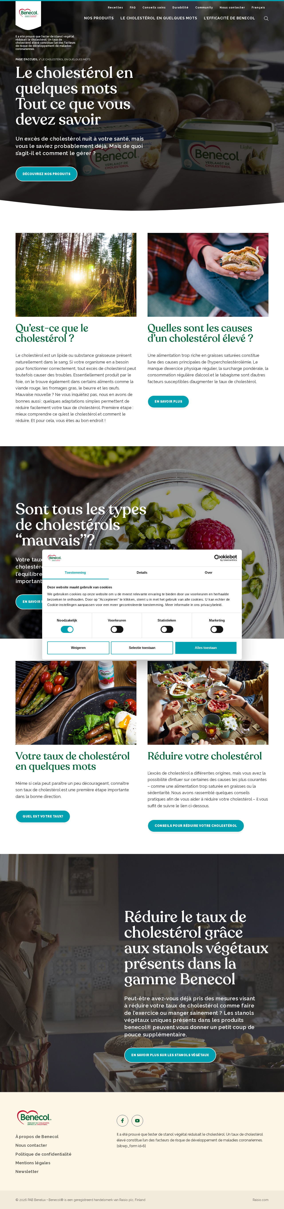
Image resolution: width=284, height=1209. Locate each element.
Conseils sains (154, 7)
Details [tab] (142, 573)
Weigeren (78, 648)
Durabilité (180, 7)
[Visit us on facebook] (122, 1120)
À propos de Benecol (37, 1136)
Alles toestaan (206, 648)
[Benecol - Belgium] (34, 1117)
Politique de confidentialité (43, 1154)
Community (204, 7)
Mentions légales (33, 1163)
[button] (266, 18)
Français (258, 7)
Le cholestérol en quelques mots (158, 18)
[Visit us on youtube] (137, 1120)
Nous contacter (232, 7)
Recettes (115, 7)
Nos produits (99, 18)
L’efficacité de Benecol (229, 18)
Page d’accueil (27, 59)
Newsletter (27, 1171)
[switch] (117, 629)
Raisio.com (260, 1200)
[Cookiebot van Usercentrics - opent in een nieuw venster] (217, 558)
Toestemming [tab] (75, 573)
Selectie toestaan (142, 648)
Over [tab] (208, 573)
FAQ (133, 7)
